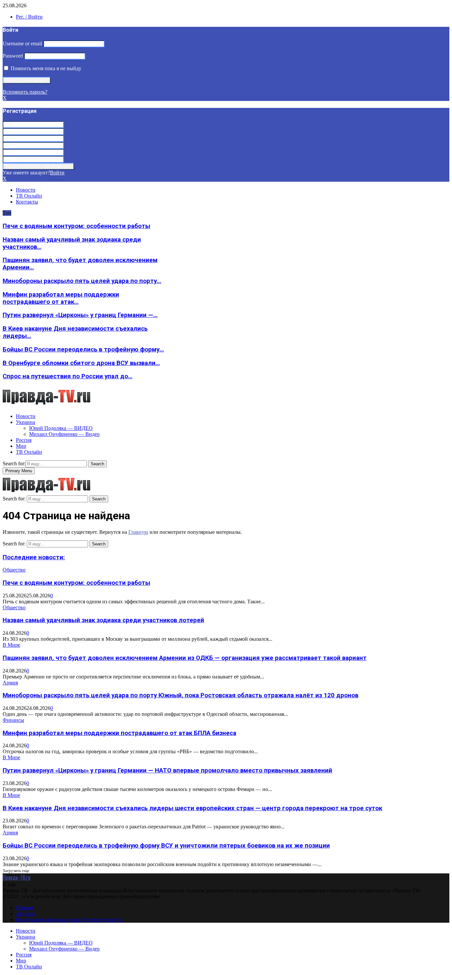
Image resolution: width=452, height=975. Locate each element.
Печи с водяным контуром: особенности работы (76, 226)
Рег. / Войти (29, 17)
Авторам (26, 913)
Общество (14, 570)
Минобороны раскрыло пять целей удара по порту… (82, 281)
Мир (21, 446)
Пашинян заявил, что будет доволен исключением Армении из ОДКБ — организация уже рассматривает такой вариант (185, 658)
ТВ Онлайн (29, 196)
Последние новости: (34, 557)
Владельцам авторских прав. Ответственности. (69, 919)
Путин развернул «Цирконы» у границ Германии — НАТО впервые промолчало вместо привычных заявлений (167, 770)
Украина (25, 422)
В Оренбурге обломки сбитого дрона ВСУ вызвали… (81, 363)
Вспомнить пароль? (25, 92)
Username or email (22, 43)
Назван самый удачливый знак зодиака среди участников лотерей (103, 620)
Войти (57, 172)
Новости (25, 190)
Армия (10, 682)
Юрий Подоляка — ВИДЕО (61, 428)
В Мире (11, 645)
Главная (25, 907)
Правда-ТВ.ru (16, 877)
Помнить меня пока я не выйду (45, 68)
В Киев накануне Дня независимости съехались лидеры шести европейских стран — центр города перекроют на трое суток (192, 808)
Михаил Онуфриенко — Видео (64, 434)
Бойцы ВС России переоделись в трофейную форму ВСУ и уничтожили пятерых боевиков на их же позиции (166, 845)
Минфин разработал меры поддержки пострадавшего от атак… (61, 298)
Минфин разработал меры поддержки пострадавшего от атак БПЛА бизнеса (119, 733)
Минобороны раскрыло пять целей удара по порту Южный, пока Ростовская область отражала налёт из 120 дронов (180, 695)
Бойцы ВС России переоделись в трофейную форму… (83, 349)
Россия (23, 440)
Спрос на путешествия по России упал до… (67, 376)
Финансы (13, 720)
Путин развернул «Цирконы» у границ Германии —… (80, 315)
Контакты (27, 202)
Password (13, 56)
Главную (138, 532)
